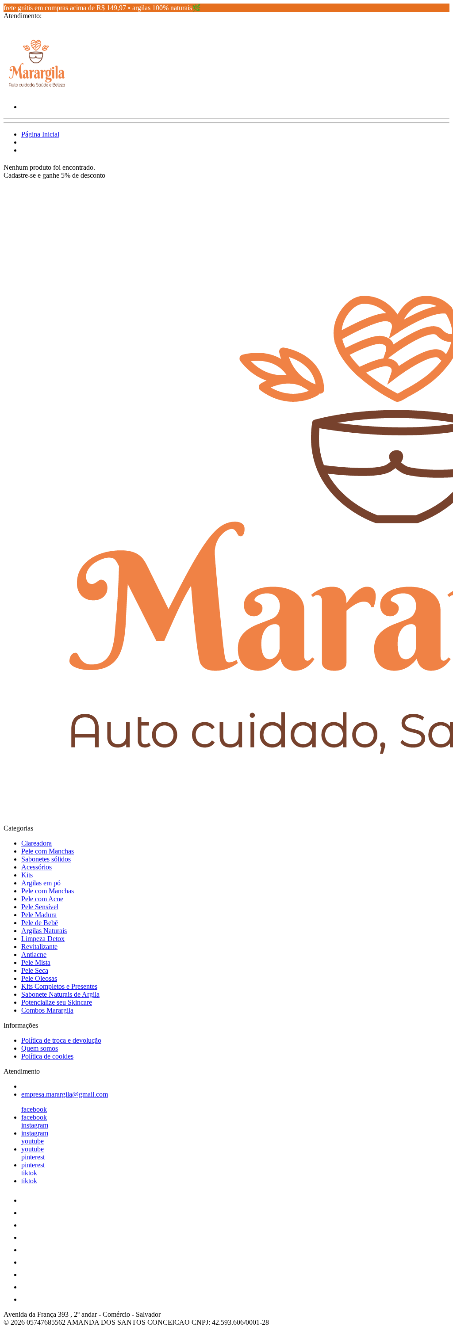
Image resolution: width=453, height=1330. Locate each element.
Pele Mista (35, 962)
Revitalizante (39, 946)
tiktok (29, 1173)
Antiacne (33, 954)
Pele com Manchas (47, 851)
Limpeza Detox (43, 938)
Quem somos (39, 1048)
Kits (27, 875)
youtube (32, 1141)
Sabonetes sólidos (46, 859)
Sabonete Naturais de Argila (60, 994)
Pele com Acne (42, 899)
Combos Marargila (47, 1010)
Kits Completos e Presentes (59, 986)
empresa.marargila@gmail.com (64, 1094)
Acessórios (36, 867)
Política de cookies (47, 1056)
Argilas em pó (41, 883)
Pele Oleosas (39, 978)
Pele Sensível (39, 907)
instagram (34, 1125)
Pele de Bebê (39, 922)
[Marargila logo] (37, 91)
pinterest (33, 1157)
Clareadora (36, 843)
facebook (34, 1109)
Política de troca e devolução (61, 1040)
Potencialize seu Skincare (56, 1002)
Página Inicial (40, 134)
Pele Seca (34, 970)
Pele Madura (39, 914)
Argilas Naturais (44, 930)
